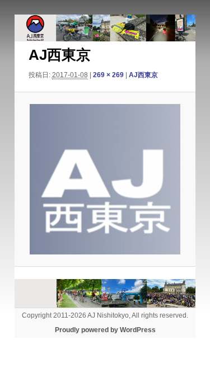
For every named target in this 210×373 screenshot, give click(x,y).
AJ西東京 (143, 75)
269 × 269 (108, 75)
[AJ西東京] (104, 179)
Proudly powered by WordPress (105, 330)
